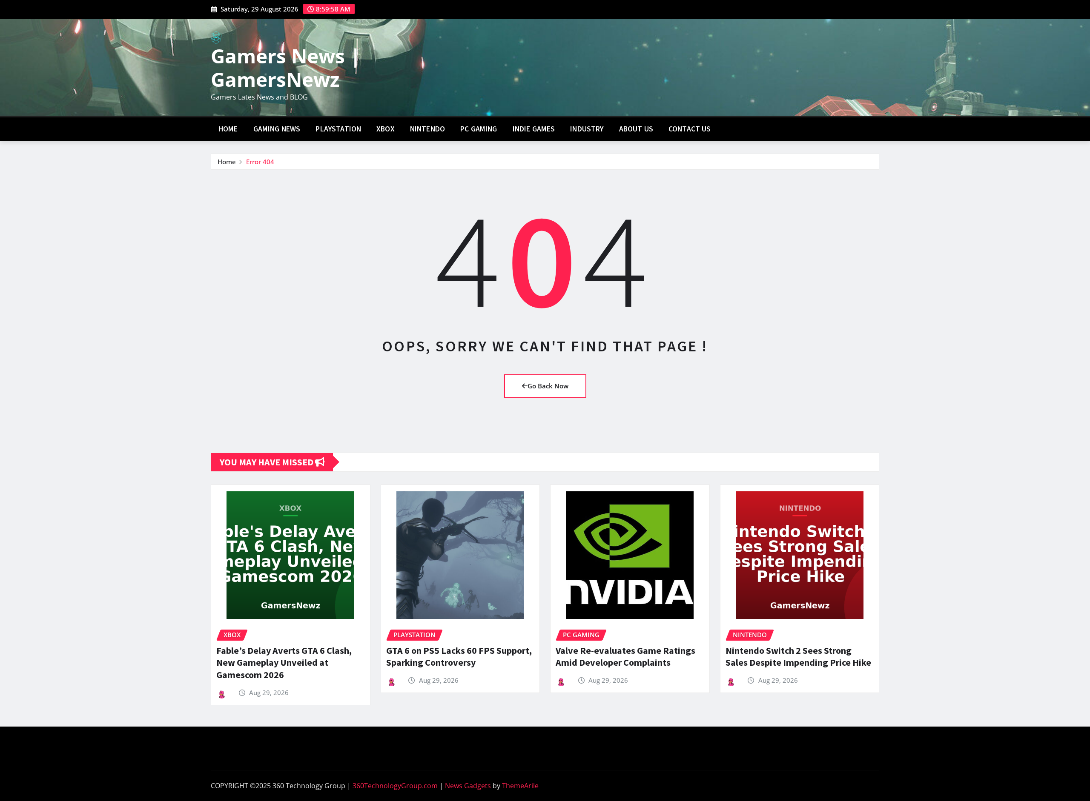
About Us (636, 129)
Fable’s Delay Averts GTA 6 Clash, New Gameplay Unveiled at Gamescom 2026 (284, 662)
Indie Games (534, 129)
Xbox (385, 129)
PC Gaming (478, 129)
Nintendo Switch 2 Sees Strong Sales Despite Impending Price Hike (798, 656)
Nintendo (427, 129)
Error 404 (260, 161)
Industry (586, 129)
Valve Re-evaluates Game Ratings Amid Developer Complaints (625, 656)
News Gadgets (468, 785)
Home (228, 129)
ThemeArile (520, 785)
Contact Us (689, 129)
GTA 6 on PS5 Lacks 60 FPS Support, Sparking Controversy (459, 656)
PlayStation (338, 129)
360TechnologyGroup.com (395, 785)
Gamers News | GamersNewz (286, 67)
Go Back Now (548, 386)
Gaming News (277, 129)
